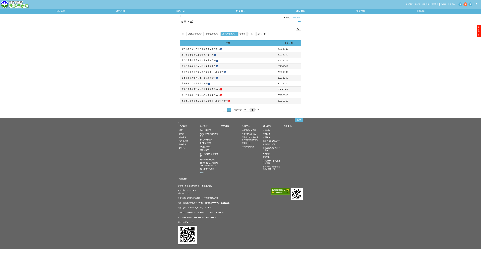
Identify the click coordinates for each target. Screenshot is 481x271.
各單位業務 (183, 141)
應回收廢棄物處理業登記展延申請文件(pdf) (201, 89)
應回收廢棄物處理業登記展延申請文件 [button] (199, 60)
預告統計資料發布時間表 (209, 155)
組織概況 (182, 137)
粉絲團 (443, 4)
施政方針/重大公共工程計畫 (209, 135)
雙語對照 (434, 4)
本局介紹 (60, 11)
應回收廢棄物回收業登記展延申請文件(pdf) (201, 95)
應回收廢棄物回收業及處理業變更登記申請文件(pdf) (205, 101)
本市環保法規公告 (249, 134)
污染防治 (266, 134)
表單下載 (360, 11)
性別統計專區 (205, 143)
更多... (202, 173)
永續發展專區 (205, 147)
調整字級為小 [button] (460, 4)
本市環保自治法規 (249, 130)
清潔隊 (242, 34)
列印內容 (299, 21)
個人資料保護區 (206, 140)
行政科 (252, 34)
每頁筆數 (238, 110)
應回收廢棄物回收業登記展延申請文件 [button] (199, 66)
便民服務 (300, 11)
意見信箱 (451, 4)
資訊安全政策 (183, 186)
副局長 (182, 134)
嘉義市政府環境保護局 (22, 5)
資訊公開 (120, 11)
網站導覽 (409, 4)
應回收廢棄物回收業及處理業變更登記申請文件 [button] (203, 72)
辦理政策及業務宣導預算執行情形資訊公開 (209, 164)
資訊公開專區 (205, 130)
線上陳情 (266, 137)
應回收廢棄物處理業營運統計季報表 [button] (198, 55)
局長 (181, 130)
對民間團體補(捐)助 (207, 160)
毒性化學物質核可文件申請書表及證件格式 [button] (201, 49)
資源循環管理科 (212, 34)
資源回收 (266, 154)
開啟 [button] (299, 120)
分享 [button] (476, 4)
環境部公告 (246, 143)
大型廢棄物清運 (269, 144)
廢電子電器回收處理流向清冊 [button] (195, 83)
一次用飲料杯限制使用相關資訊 (271, 162)
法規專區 (240, 11)
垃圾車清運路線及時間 (271, 141)
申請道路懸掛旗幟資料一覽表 (271, 149)
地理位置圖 (225, 203)
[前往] (252, 110)
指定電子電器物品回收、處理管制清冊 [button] (199, 78)
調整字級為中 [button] (465, 4)
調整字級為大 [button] (470, 4)
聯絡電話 (182, 144)
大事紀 (182, 148)
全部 (183, 34)
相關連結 (420, 11)
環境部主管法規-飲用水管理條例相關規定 (250, 138)
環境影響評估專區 (207, 169)
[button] (280, 191)
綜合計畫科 (263, 34)
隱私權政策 (195, 186)
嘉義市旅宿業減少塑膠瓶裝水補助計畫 (271, 168)
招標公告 (180, 11)
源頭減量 (266, 157)
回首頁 (417, 4)
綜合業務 (266, 130)
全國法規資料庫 (248, 147)
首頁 (288, 18)
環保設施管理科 (229, 34)
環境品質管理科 (195, 34)
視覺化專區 (204, 150)
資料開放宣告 (206, 186)
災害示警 (479, 31)
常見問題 (425, 4)
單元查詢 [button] (298, 29)
